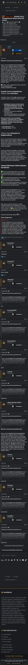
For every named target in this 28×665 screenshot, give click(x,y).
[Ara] (24, 2)
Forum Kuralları (7, 641)
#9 (26, 463)
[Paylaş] (25, 58)
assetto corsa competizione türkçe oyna (11, 30)
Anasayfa (5, 636)
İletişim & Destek (7, 639)
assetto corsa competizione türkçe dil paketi (12, 26)
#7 (26, 380)
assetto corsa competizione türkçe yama (11, 32)
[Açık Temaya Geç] (18, 2)
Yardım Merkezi (7, 634)
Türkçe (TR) (17, 658)
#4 (26, 288)
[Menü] (3, 2)
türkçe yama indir (6, 35)
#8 (26, 411)
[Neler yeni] (21, 2)
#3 (26, 270)
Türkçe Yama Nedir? (8, 649)
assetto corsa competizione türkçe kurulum (11, 27)
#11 (26, 524)
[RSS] (21, 658)
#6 (26, 349)
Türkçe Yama (4, 66)
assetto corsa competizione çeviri (9, 23)
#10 (26, 494)
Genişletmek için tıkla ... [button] (14, 303)
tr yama (21, 34)
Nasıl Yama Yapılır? (7, 647)
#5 (26, 319)
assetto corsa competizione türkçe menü (11, 29)
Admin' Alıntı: (5, 291)
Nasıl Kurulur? (6, 652)
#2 (26, 251)
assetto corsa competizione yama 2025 (10, 34)
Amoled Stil (9, 658)
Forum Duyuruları (7, 644)
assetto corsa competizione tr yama (10, 24)
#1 (26, 58)
